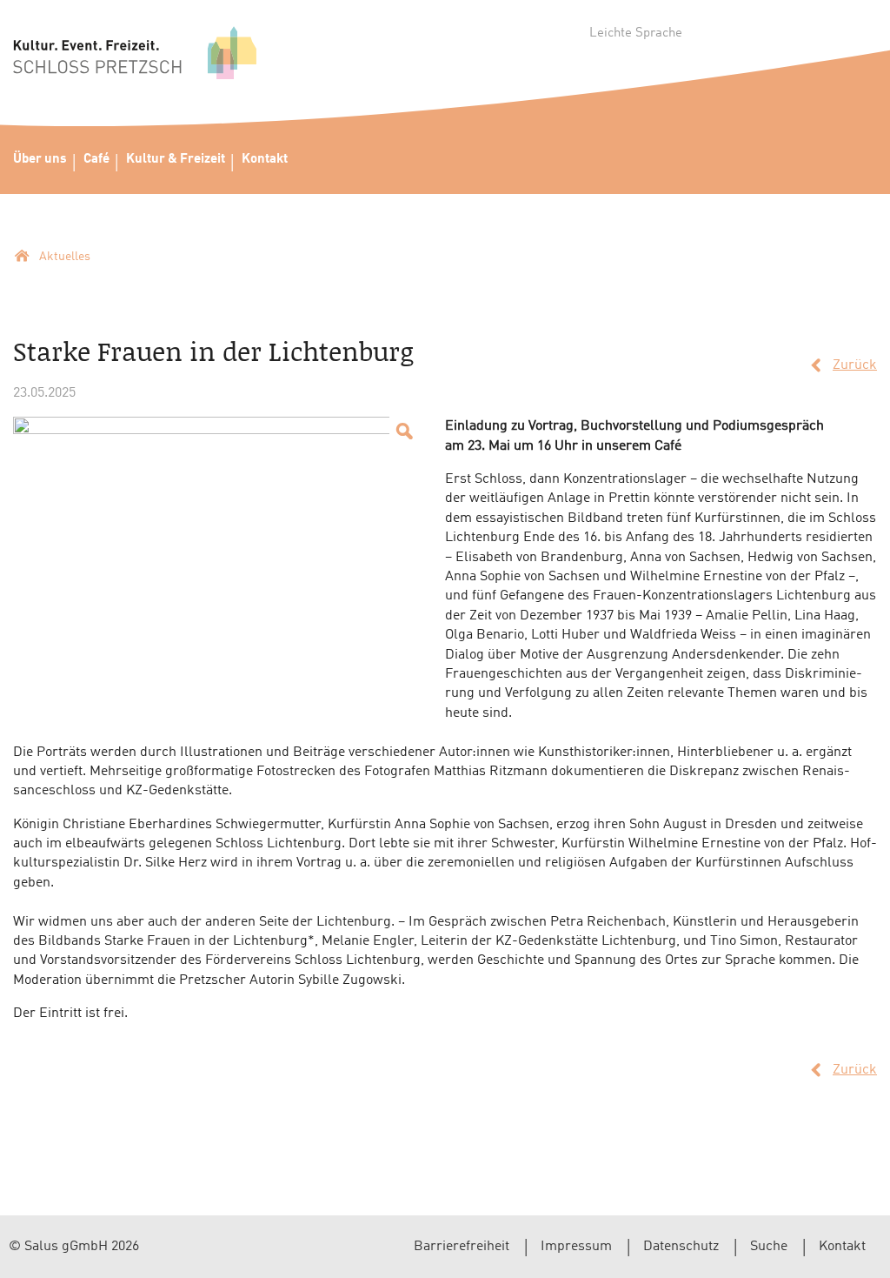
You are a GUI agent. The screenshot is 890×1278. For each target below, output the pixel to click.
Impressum (576, 1247)
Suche (768, 1247)
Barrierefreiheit (461, 1247)
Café (96, 159)
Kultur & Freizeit (175, 159)
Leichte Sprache (635, 33)
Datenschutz (681, 1247)
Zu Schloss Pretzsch (134, 56)
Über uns (40, 159)
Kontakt (265, 159)
